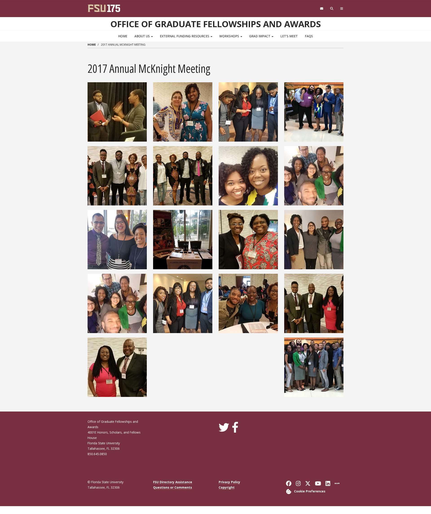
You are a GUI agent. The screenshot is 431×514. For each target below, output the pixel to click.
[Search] (331, 9)
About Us (142, 36)
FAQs (309, 36)
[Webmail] (321, 9)
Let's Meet (289, 36)
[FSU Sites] (341, 9)
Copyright (227, 487)
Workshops (229, 36)
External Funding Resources (185, 36)
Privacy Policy (229, 482)
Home (122, 36)
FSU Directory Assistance (172, 482)
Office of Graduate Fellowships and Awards (215, 24)
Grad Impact (260, 36)
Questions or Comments (172, 487)
